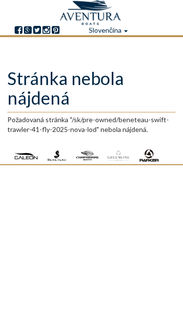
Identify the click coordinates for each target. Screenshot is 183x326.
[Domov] (91, 12)
